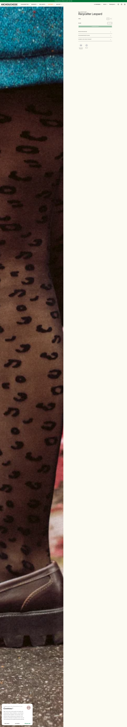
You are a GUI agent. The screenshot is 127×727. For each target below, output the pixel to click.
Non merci (6, 723)
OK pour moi (27, 723)
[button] (25, 4)
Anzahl (79, 23)
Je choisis (17, 723)
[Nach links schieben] (1, 370)
